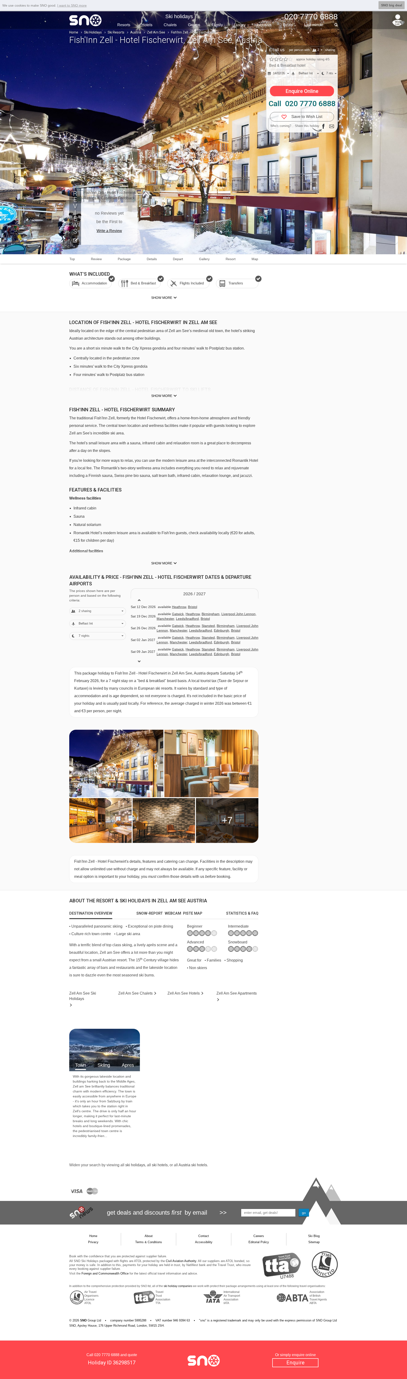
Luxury (239, 25)
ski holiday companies (178, 1286)
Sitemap (314, 1242)
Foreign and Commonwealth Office (105, 1273)
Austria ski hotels (193, 1165)
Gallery (204, 259)
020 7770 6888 (106, 1355)
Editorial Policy (258, 1242)
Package (124, 259)
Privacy (93, 1242)
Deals (288, 25)
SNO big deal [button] (391, 5)
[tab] (90, 913)
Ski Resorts (116, 32)
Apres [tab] (128, 1065)
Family (217, 25)
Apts (236, 993)
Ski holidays (179, 16)
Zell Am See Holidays (82, 996)
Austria (135, 32)
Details (152, 259)
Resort (231, 259)
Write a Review (109, 231)
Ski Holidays (93, 32)
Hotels (147, 25)
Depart (178, 259)
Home (73, 32)
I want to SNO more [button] (72, 5)
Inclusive (264, 25)
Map (255, 259)
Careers (258, 1236)
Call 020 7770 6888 (302, 103)
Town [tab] (80, 1065)
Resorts (123, 25)
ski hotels (160, 1165)
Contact (203, 1236)
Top (72, 259)
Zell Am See (156, 32)
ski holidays (135, 1165)
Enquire (295, 1363)
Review (96, 259)
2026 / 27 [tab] (194, 594)
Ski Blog (314, 1236)
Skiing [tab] (104, 1065)
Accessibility (203, 1242)
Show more (161, 396)
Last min (313, 25)
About (149, 1236)
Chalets (170, 25)
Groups (194, 25)
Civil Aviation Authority (181, 1261)
